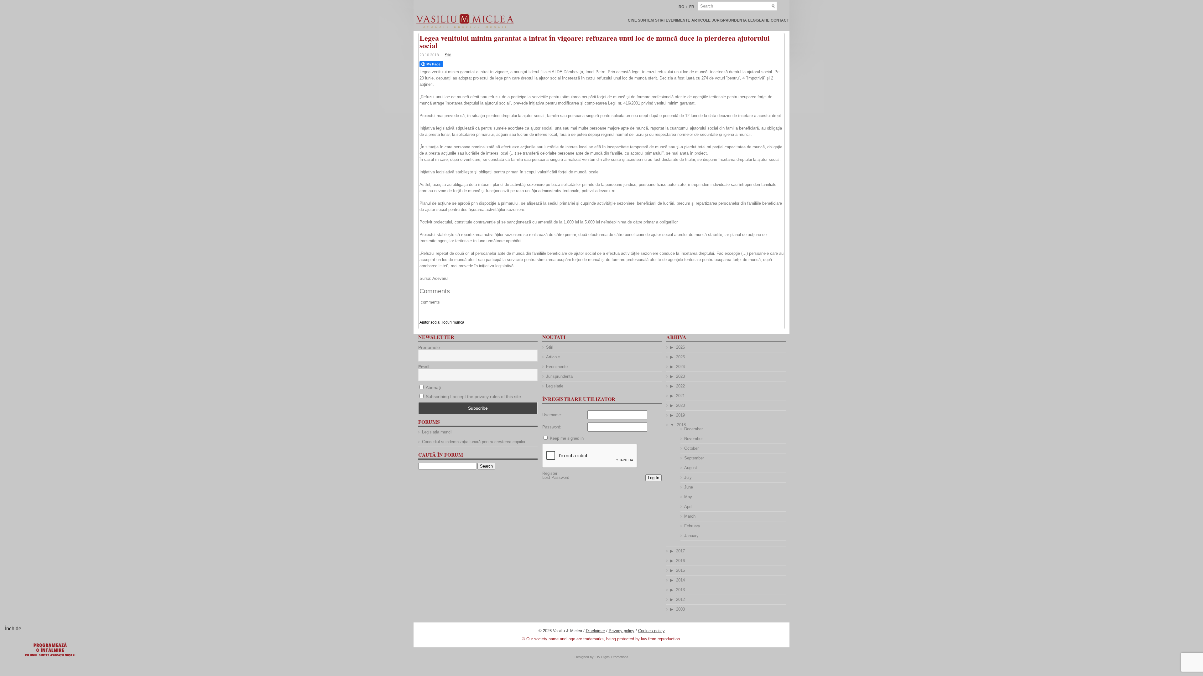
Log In (653, 477)
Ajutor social (429, 322)
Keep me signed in (567, 438)
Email (423, 367)
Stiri (659, 20)
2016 (680, 560)
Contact (780, 20)
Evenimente (678, 20)
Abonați (432, 387)
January (691, 535)
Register (549, 473)
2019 (680, 415)
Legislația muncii (437, 432)
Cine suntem (641, 20)
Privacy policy (621, 630)
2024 (680, 366)
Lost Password (555, 477)
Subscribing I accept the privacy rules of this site (473, 396)
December (693, 429)
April (688, 506)
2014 (680, 580)
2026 (680, 347)
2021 (680, 395)
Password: (551, 427)
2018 (681, 424)
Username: (552, 415)
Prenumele (429, 347)
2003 (680, 609)
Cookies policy (651, 630)
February (692, 526)
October (691, 448)
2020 (680, 405)
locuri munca (453, 322)
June (688, 487)
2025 (680, 357)
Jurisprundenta (729, 20)
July (688, 477)
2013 (680, 589)
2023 (680, 376)
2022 (680, 386)
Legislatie (758, 20)
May (688, 496)
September (694, 458)
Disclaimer (595, 630)
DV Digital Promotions (612, 657)
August (690, 467)
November (693, 438)
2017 (680, 551)
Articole (701, 20)
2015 (680, 570)
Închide (13, 628)
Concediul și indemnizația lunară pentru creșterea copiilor (473, 441)
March (689, 516)
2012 (680, 599)
